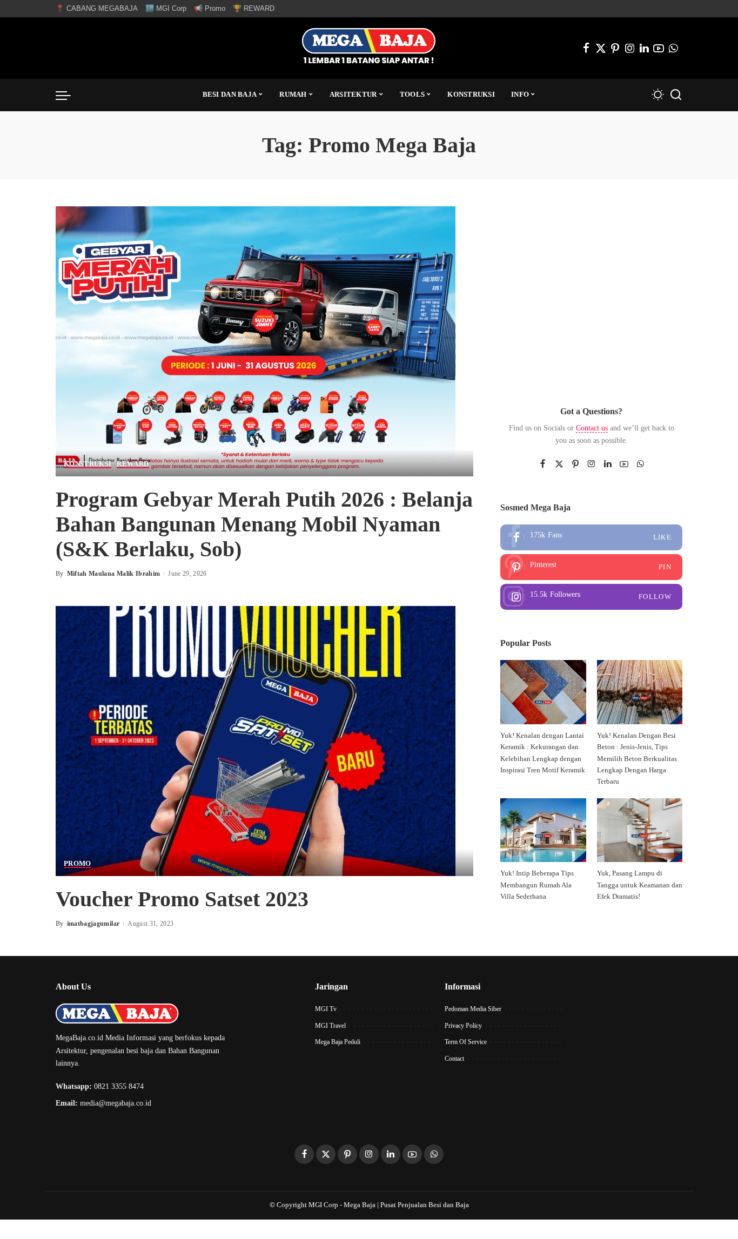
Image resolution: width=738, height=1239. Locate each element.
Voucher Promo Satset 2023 (182, 899)
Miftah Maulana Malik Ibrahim (113, 573)
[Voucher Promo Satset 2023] (255, 740)
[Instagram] (630, 48)
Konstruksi (87, 464)
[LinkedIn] (644, 48)
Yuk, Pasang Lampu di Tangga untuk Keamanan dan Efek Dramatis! (639, 885)
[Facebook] (586, 48)
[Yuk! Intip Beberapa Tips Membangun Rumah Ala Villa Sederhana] (543, 830)
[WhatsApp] (673, 48)
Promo (77, 863)
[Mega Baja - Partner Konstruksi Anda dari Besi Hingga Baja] (368, 48)
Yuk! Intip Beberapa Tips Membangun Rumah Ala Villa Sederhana (537, 885)
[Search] (675, 95)
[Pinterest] (615, 48)
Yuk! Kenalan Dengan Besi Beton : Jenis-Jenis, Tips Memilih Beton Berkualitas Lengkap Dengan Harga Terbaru (637, 758)
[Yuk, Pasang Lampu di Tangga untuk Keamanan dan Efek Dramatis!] (639, 830)
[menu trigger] (69, 95)
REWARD (133, 464)
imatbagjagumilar (93, 923)
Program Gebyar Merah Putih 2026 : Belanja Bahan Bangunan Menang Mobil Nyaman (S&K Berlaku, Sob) (264, 524)
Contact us (592, 428)
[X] (600, 48)
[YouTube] (658, 48)
